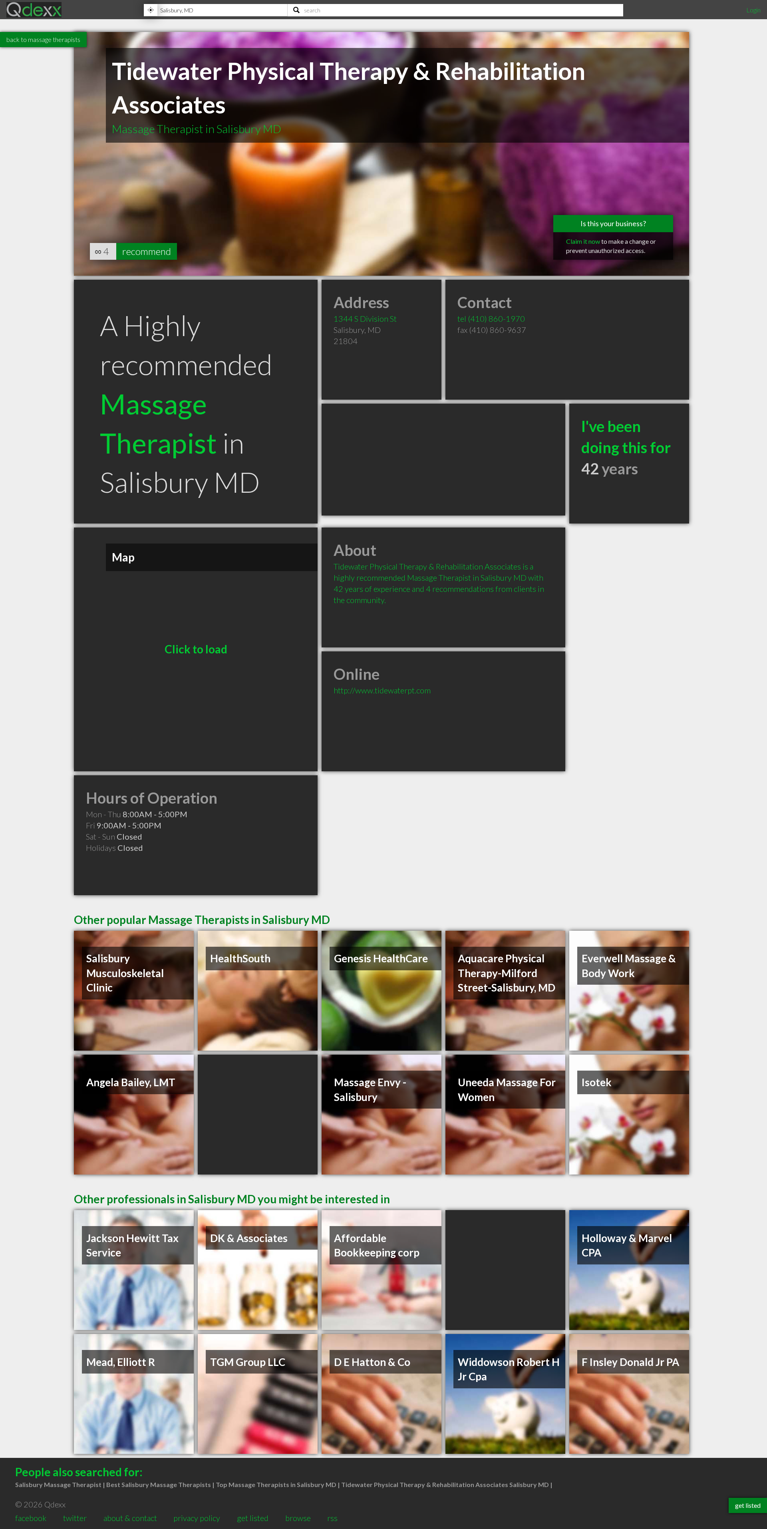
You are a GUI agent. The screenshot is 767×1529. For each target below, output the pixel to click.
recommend (146, 251)
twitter (75, 1518)
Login (753, 10)
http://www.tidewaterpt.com (382, 690)
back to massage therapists (43, 39)
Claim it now (583, 241)
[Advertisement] (443, 460)
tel (491, 318)
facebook (30, 1518)
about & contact (130, 1518)
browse (298, 1518)
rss (332, 1518)
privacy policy (196, 1518)
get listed (252, 1518)
